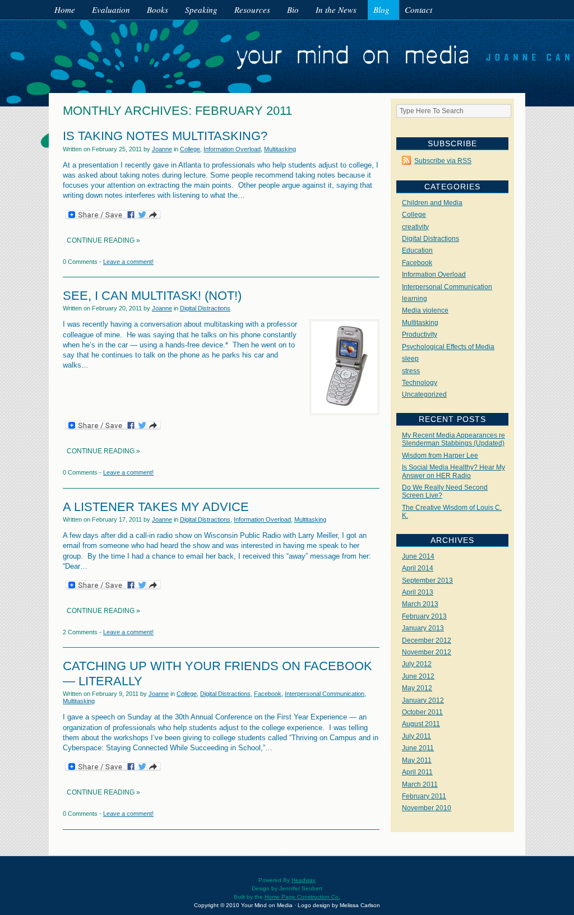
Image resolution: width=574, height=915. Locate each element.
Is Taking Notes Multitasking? (165, 136)
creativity (415, 227)
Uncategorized (424, 394)
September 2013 (427, 580)
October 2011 (422, 712)
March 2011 (420, 784)
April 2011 (417, 772)
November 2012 (426, 652)
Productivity (419, 334)
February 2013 (424, 616)
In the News (336, 9)
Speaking (201, 9)
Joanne (162, 149)
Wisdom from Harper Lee (440, 455)
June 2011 (418, 748)
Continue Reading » (103, 240)
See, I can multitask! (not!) (152, 296)
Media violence (425, 310)
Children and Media (432, 203)
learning (414, 299)
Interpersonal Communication (324, 693)
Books (157, 9)
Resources (252, 9)
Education (417, 250)
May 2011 (417, 760)
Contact (418, 9)
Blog (381, 9)
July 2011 (416, 736)
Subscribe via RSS (442, 161)
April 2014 (417, 568)
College (190, 149)
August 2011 (421, 724)
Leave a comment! (128, 261)
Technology (419, 383)
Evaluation (111, 9)
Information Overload (232, 149)
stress (411, 371)
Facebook (267, 693)
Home (64, 9)
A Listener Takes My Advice (156, 507)
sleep (410, 359)
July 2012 (417, 664)
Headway (303, 880)
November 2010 (426, 808)
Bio (293, 9)
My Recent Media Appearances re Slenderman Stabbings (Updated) (453, 439)
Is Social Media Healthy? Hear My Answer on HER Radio (453, 471)
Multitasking (280, 149)
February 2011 (424, 796)
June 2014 (418, 556)
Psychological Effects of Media (448, 347)
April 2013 (417, 592)
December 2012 (426, 640)
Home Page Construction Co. (302, 897)
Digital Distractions (205, 308)
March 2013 (420, 604)
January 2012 (423, 700)
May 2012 (417, 688)
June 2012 (418, 676)
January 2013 (423, 628)
